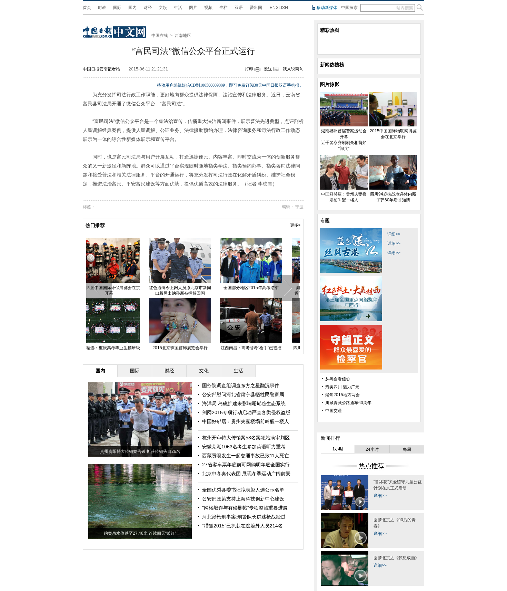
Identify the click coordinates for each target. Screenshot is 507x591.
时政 (102, 7)
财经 (147, 7)
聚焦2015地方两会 (342, 394)
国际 (117, 7)
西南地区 (183, 35)
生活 (178, 7)
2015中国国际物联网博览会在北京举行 (192, 290)
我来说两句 (293, 69)
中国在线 (159, 35)
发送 (268, 69)
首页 (87, 7)
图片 (193, 7)
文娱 (163, 7)
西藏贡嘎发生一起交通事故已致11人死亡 (245, 455)
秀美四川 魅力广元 (342, 386)
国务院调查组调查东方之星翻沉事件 (240, 385)
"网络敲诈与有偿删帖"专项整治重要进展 (245, 508)
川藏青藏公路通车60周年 (348, 402)
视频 (208, 7)
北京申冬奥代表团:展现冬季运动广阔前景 (246, 473)
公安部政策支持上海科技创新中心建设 (243, 499)
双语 (239, 7)
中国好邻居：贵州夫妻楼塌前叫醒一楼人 (264, 290)
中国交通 (333, 410)
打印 (249, 69)
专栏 (223, 7)
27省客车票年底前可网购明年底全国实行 (246, 464)
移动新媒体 (327, 7)
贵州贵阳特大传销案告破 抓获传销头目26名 (140, 451)
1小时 (337, 449)
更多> (295, 225)
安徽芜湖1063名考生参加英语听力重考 (244, 446)
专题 (325, 220)
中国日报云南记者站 (101, 69)
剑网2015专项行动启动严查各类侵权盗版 (246, 412)
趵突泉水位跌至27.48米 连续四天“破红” (140, 533)
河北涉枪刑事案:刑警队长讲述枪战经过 (244, 516)
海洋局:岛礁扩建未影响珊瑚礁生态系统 (244, 403)
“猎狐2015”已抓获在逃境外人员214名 (242, 525)
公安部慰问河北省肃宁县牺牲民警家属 (243, 394)
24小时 (372, 449)
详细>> (393, 234)
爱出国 (256, 7)
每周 (407, 449)
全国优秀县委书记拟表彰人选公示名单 (243, 490)
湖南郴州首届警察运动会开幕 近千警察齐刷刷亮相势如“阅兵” (121, 290)
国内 (132, 7)
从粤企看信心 (337, 378)
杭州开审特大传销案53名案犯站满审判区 (246, 437)
